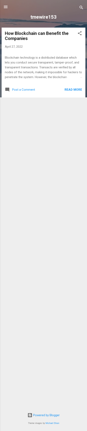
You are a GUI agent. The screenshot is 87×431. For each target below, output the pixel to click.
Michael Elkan (52, 423)
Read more (73, 89)
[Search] (81, 8)
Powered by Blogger (46, 415)
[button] (79, 34)
